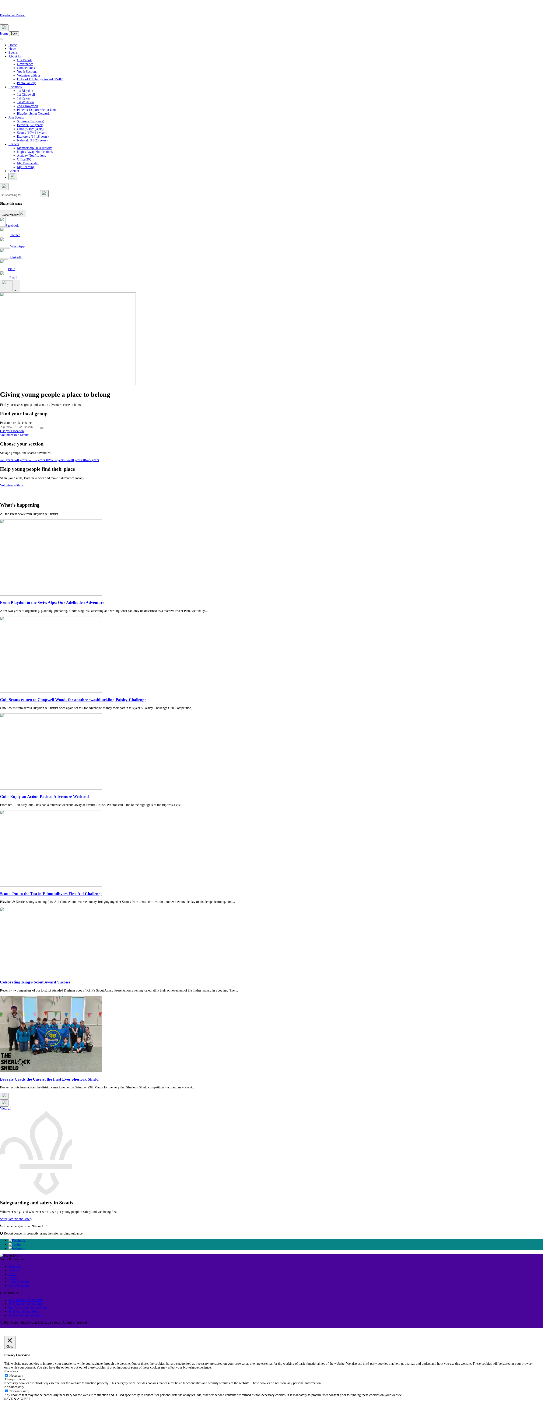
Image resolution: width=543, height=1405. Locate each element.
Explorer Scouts (19, 1281)
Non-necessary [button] (14, 1387)
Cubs (11, 1274)
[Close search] (4, 186)
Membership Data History (34, 148)
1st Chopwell (26, 94)
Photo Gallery (26, 83)
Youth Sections (27, 71)
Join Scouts (16, 117)
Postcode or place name (16, 423)
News (12, 48)
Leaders (13, 144)
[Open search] (4, 27)
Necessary (16, 1375)
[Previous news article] (4, 1096)
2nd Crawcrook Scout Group (28, 1307)
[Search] (44, 193)
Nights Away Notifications (35, 152)
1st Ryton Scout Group (23, 1311)
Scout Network (18, 1285)
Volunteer (6, 435)
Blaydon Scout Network (33, 113)
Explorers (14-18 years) (33, 136)
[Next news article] (4, 1103)
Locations (15, 87)
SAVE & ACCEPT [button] (17, 1399)
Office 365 (24, 159)
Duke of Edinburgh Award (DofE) (40, 79)
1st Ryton (23, 98)
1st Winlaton (25, 102)
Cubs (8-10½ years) (30, 129)
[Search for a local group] (41, 428)
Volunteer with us (29, 75)
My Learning (26, 167)
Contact (13, 171)
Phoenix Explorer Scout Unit (36, 110)
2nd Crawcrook (27, 106)
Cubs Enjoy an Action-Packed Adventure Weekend (44, 796)
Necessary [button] (11, 1371)
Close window (10, 214)
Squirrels (14, 1266)
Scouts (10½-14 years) (32, 132)
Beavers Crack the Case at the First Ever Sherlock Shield (49, 1079)
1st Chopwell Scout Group (26, 1304)
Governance (25, 64)
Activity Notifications (31, 155)
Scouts (12, 1278)
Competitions (26, 68)
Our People (24, 60)
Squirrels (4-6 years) (30, 121)
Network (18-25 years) (32, 140)
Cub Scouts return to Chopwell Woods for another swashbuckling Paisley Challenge (73, 699)
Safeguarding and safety (16, 1219)
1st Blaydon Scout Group (25, 1300)
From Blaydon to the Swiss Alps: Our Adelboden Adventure (52, 602)
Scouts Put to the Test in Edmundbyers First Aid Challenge (51, 893)
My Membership (28, 163)
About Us (15, 56)
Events (13, 52)
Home (4, 33)
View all (5, 1108)
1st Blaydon (25, 90)
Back (14, 33)
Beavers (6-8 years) (30, 125)
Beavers (13, 1270)
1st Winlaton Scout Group (25, 1315)
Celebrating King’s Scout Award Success (35, 982)
